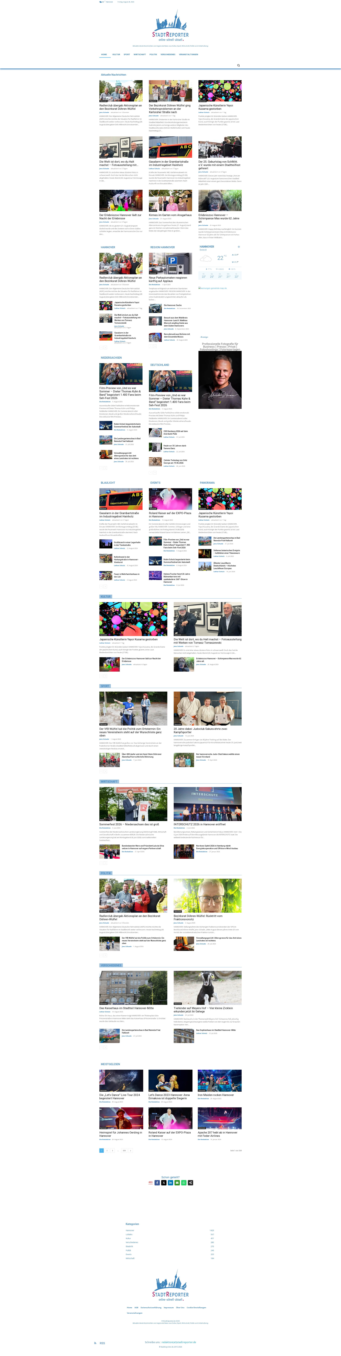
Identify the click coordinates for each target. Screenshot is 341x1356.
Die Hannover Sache (173, 305)
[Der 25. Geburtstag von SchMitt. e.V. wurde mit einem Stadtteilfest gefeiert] (220, 147)
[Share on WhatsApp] (183, 1182)
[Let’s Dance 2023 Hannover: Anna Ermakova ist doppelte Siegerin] (170, 1081)
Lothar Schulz (203, 112)
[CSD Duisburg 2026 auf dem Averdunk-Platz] (155, 432)
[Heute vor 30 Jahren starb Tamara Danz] (155, 447)
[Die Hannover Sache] (155, 308)
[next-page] (105, 347)
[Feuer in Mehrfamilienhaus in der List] (105, 575)
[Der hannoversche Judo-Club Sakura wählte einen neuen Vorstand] (184, 760)
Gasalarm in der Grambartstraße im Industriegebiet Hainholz (168, 163)
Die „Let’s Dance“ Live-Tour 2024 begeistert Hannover (119, 1096)
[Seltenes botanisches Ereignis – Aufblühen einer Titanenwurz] (204, 553)
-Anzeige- (204, 337)
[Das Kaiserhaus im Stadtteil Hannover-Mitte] (133, 988)
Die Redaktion (105, 402)
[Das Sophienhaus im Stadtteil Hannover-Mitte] (184, 1036)
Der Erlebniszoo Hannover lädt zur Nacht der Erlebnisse (120, 216)
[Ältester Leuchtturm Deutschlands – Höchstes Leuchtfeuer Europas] (204, 566)
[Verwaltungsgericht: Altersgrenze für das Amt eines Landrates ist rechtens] (105, 454)
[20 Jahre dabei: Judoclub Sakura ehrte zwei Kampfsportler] (208, 709)
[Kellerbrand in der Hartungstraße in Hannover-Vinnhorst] (105, 558)
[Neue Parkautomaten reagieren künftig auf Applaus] (170, 263)
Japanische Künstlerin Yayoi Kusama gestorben (215, 107)
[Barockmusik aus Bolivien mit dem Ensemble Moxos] (155, 337)
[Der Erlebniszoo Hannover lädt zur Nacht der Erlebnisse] (121, 201)
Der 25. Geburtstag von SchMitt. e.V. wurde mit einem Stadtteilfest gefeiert (219, 165)
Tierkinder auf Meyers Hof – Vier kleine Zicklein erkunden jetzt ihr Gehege (203, 1010)
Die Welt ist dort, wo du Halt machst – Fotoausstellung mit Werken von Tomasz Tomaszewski (207, 641)
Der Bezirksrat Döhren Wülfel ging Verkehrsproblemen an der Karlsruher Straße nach (169, 109)
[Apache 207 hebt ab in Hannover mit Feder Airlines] (220, 1118)
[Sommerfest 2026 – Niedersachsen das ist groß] (133, 804)
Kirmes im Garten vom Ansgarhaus (170, 215)
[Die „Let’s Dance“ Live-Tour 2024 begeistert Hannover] (121, 1081)
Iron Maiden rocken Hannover (216, 1095)
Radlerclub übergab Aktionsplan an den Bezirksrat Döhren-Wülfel (120, 107)
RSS (102, 1343)
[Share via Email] (177, 1182)
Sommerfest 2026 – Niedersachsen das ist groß (129, 824)
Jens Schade (104, 112)
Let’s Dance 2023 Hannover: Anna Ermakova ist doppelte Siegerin (169, 1096)
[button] (238, 65)
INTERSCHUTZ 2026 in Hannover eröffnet (200, 824)
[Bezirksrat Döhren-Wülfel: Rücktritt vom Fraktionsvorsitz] (208, 896)
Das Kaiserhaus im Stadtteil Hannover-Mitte (126, 1008)
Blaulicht (153, 157)
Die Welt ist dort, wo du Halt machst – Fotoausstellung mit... (119, 163)
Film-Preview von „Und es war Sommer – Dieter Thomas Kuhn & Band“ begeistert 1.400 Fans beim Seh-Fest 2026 (120, 393)
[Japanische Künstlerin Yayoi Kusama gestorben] (220, 91)
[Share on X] (164, 1182)
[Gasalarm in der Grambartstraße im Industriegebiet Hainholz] (170, 147)
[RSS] (95, 1343)
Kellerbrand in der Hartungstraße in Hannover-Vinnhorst (126, 559)
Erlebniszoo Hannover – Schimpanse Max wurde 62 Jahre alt (218, 218)
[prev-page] (101, 347)
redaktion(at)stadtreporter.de (179, 1342)
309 (124, 1150)
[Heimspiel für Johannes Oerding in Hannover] (121, 1118)
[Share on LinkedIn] (170, 1182)
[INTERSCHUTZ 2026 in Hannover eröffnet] (208, 804)
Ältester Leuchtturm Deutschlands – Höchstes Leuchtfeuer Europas (225, 565)
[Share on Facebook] (157, 1182)
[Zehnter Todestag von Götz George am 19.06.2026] (155, 461)
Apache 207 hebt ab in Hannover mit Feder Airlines (217, 1134)
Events (102, 383)
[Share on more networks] (190, 1182)
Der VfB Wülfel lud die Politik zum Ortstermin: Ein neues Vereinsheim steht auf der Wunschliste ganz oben (130, 732)
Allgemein (153, 101)
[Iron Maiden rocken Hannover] (220, 1081)
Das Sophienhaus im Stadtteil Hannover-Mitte (216, 1030)
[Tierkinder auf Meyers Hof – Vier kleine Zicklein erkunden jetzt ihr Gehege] (208, 988)
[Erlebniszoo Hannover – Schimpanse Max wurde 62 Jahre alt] (220, 201)
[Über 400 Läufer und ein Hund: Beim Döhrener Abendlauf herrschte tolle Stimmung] (109, 760)
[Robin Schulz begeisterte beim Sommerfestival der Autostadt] (105, 425)
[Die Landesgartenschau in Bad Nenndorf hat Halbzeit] (105, 440)
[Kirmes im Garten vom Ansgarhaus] (170, 201)
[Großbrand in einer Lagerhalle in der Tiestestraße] (105, 543)
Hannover (103, 101)
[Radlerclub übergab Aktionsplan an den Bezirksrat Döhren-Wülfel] (121, 91)
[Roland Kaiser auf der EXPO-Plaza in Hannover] (170, 499)
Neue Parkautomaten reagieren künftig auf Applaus (168, 279)
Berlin (102, 820)
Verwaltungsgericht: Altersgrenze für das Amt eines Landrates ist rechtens (126, 455)
